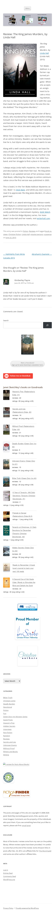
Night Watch (45, 212)
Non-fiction (7, 732)
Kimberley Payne (22, 280)
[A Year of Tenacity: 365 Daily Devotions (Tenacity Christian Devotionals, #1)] (8, 496)
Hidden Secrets (9, 726)
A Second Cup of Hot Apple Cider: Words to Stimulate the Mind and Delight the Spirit (23, 582)
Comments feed (9, 876)
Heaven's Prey (9, 723)
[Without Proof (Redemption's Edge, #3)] (7, 430)
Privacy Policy (8, 908)
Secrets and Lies (9, 742)
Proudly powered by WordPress (27, 908)
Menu (27, 8)
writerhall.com (43, 218)
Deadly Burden (9, 704)
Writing (6, 755)
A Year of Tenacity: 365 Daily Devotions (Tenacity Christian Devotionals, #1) (24, 495)
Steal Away (20, 190)
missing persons (36, 234)
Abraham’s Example (42, 254)
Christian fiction (14, 234)
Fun (4, 713)
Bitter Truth (7, 697)
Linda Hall (44, 53)
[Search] (47, 325)
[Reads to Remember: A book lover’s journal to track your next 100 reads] (8, 568)
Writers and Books (10, 751)
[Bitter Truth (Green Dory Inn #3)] (7, 482)
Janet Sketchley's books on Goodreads (23, 387)
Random (6, 736)
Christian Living (9, 701)
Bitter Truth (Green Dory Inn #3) (24, 478)
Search (6, 320)
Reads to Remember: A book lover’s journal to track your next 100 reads (24, 568)
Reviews (32, 231)
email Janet (26, 825)
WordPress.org (9, 879)
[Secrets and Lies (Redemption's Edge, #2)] (7, 412)
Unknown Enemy (10, 745)
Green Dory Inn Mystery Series (15, 716)
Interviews (7, 729)
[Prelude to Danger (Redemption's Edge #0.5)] (7, 516)
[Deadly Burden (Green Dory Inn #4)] (7, 447)
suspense (48, 234)
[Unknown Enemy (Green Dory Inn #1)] (7, 464)
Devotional (7, 707)
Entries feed (8, 873)
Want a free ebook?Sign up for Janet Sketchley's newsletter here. (27, 364)
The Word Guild (45, 851)
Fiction (25, 231)
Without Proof (9, 748)
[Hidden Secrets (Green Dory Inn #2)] (7, 551)
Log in (5, 870)
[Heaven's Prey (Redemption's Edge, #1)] (7, 395)
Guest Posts (8, 720)
